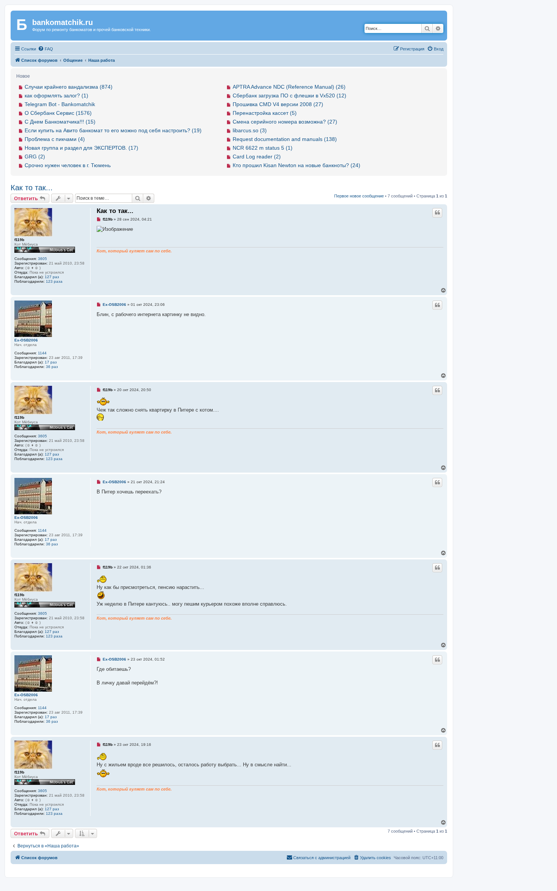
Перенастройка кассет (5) (265, 113)
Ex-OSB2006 (26, 340)
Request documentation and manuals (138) (285, 139)
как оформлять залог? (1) (56, 95)
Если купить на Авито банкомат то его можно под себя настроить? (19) (113, 130)
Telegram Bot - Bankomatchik (60, 104)
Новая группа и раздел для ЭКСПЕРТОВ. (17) (81, 148)
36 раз (52, 367)
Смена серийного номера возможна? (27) (285, 122)
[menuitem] (45, 48)
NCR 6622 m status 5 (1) (263, 148)
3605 (42, 259)
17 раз (51, 362)
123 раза (54, 281)
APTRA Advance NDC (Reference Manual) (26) (289, 87)
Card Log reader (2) (257, 156)
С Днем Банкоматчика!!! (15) (60, 122)
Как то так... (32, 187)
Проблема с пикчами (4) (55, 139)
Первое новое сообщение (359, 196)
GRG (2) (35, 156)
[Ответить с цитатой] (437, 212)
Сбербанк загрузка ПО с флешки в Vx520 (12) (289, 95)
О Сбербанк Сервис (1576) (58, 113)
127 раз (52, 277)
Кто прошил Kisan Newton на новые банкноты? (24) (296, 165)
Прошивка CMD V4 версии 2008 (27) (278, 104)
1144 (42, 353)
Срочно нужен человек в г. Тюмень (68, 165)
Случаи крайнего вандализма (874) (69, 87)
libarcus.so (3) (250, 130)
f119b (19, 240)
